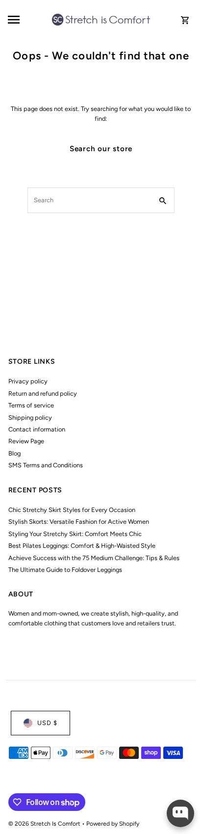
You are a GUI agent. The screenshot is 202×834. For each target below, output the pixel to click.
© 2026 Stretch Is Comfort (45, 823)
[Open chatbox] (180, 813)
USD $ (47, 722)
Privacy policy (28, 381)
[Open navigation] (26, 19)
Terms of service (31, 405)
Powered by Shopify (112, 823)
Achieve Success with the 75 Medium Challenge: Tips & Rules (93, 558)
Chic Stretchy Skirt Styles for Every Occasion (71, 509)
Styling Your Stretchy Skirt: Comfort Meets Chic (75, 534)
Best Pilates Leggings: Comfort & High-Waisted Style (81, 545)
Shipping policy (30, 417)
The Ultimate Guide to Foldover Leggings (65, 569)
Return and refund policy (42, 393)
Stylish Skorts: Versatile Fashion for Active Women (78, 521)
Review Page (26, 441)
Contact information (36, 429)
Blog (14, 453)
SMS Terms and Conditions (45, 465)
